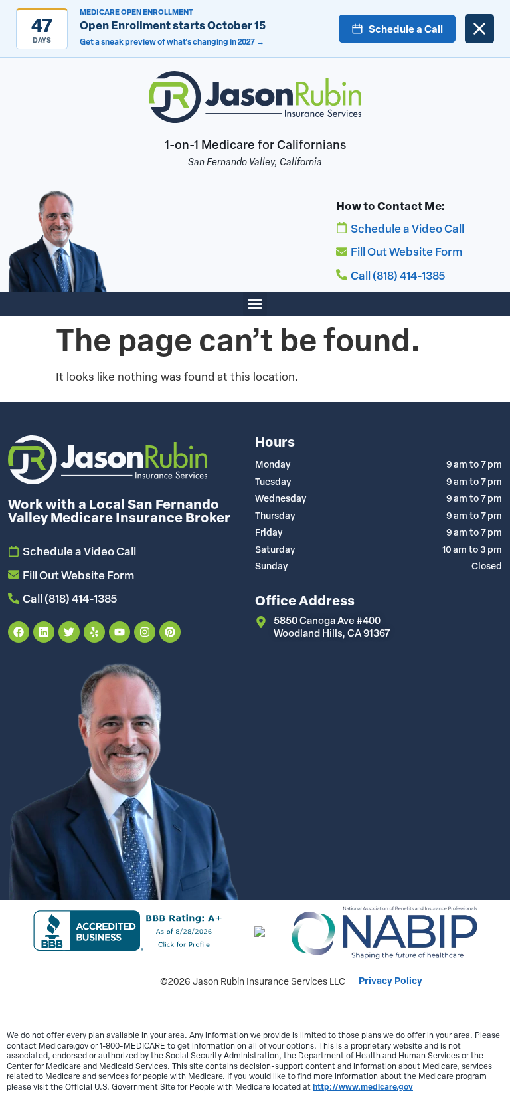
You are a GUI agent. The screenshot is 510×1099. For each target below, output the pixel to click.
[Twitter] (69, 632)
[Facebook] (18, 632)
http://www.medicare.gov (363, 1086)
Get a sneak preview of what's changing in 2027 (172, 42)
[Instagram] (144, 632)
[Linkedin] (43, 632)
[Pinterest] (170, 632)
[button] (255, 304)
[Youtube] (119, 632)
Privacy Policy (390, 980)
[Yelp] (94, 632)
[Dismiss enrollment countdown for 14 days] (479, 28)
